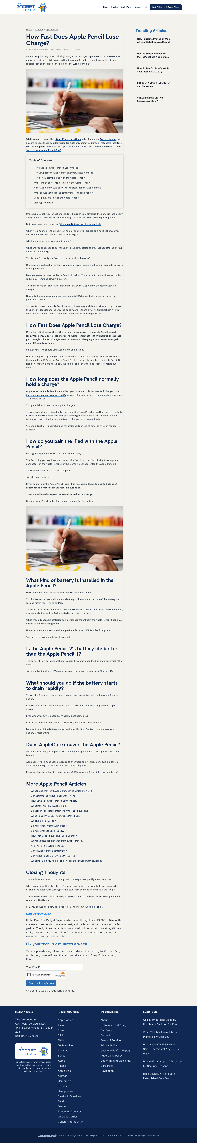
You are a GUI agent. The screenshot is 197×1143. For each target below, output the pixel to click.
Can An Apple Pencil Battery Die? (49, 850)
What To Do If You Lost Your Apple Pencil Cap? (56, 816)
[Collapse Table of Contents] (118, 160)
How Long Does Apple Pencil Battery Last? (54, 800)
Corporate (107, 1065)
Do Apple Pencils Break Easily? (47, 831)
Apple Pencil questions (68, 139)
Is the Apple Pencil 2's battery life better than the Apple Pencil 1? (68, 187)
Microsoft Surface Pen (84, 609)
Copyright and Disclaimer (116, 1060)
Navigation (107, 1070)
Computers (64, 1081)
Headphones (65, 1091)
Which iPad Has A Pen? (43, 820)
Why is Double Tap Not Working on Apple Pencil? (57, 840)
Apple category (108, 139)
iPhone (62, 1065)
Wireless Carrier (67, 1116)
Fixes (105, 7)
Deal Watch (126, 7)
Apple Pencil (52, 29)
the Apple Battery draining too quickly (80, 224)
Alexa (61, 1025)
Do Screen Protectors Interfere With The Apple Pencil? (60, 810)
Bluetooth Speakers (69, 1096)
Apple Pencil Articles (62, 783)
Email (61, 1101)
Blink (61, 1035)
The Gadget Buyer (46, 1135)
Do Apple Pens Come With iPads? (49, 825)
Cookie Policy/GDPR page (116, 1050)
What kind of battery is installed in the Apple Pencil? (62, 182)
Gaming (62, 1106)
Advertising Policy (112, 1055)
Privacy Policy (109, 1045)
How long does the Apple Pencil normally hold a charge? (64, 172)
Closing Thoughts (43, 202)
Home (29, 29)
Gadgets (39, 29)
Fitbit (61, 1040)
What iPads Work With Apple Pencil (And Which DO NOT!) (61, 791)
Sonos (61, 1055)
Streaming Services (69, 1111)
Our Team (106, 1030)
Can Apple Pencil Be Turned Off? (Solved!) (53, 856)
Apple (61, 1060)
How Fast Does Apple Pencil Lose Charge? (56, 167)
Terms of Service (111, 1040)
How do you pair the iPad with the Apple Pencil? (59, 177)
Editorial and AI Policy (114, 1025)
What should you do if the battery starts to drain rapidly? (64, 192)
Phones (62, 1086)
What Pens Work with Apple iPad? (49, 806)
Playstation (64, 1050)
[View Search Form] (145, 7)
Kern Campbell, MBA (39, 49)
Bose (61, 1030)
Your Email (33, 967)
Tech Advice (65, 1045)
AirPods (62, 1075)
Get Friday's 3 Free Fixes (165, 7)
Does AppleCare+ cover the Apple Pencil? (56, 197)
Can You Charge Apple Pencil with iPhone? (54, 795)
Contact (105, 1035)
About (138, 7)
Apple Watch (65, 1020)
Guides (114, 7)
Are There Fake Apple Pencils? (47, 845)
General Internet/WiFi (70, 1121)
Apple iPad (64, 1070)
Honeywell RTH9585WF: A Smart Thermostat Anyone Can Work (161, 1049)
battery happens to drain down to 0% (46, 395)
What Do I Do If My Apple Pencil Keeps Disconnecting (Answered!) (66, 860)
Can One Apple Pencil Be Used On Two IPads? (76, 146)
